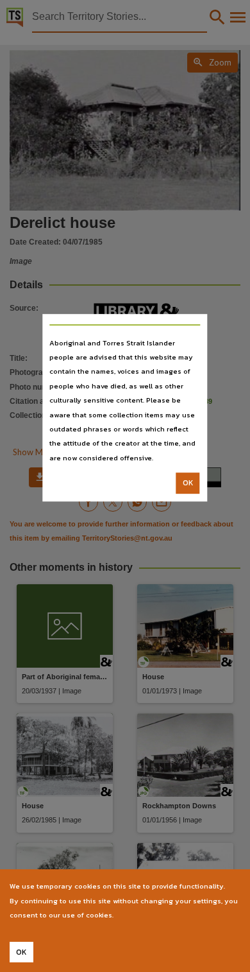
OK (188, 483)
